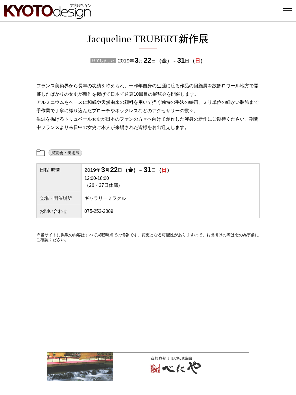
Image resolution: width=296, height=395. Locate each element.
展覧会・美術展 (65, 152)
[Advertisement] (148, 297)
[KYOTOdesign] (47, 16)
